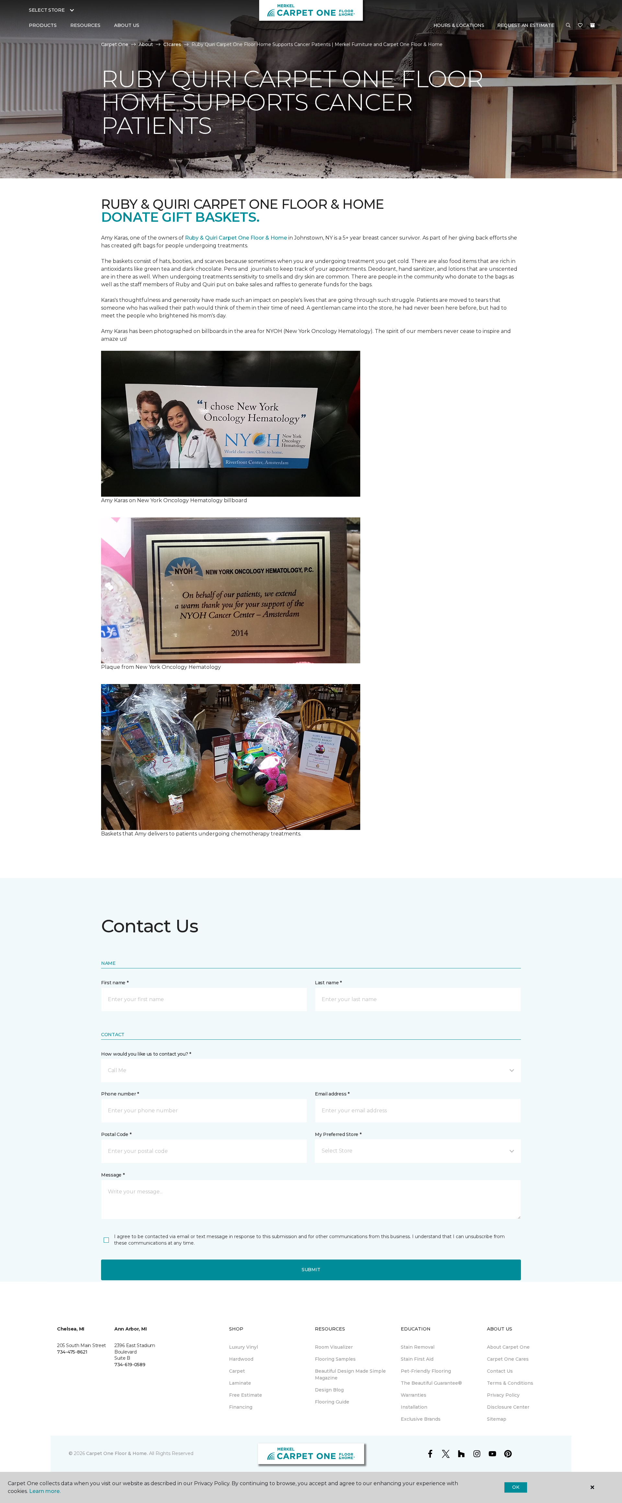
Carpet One (114, 44)
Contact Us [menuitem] (500, 1371)
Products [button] (43, 25)
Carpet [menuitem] (237, 1371)
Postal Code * (116, 1134)
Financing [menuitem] (240, 1407)
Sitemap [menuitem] (496, 1419)
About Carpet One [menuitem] (508, 1347)
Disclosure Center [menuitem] (508, 1407)
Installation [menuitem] (414, 1407)
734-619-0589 (129, 1364)
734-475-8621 (72, 1352)
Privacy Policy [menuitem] (503, 1395)
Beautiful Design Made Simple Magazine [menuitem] (350, 1374)
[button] (568, 25)
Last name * (328, 982)
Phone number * (120, 1094)
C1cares (172, 44)
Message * (112, 1175)
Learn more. (45, 1491)
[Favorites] (580, 25)
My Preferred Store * (338, 1134)
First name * (115, 982)
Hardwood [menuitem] (241, 1359)
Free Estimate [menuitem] (245, 1395)
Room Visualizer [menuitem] (334, 1347)
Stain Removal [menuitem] (417, 1347)
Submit (311, 1269)
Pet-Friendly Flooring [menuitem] (426, 1371)
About (146, 44)
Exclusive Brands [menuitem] (421, 1419)
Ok (515, 1487)
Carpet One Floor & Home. (117, 1453)
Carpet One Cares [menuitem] (508, 1359)
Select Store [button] (47, 10)
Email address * (332, 1094)
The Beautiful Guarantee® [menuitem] (431, 1383)
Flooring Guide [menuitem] (332, 1402)
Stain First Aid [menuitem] (417, 1359)
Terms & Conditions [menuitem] (510, 1383)
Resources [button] (85, 25)
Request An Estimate (525, 25)
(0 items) (592, 25)
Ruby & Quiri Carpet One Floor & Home (236, 238)
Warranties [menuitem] (413, 1395)
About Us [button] (126, 25)
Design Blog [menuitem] (329, 1390)
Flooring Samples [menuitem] (335, 1359)
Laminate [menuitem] (240, 1383)
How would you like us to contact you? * (146, 1054)
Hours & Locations (458, 25)
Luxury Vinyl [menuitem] (243, 1347)
